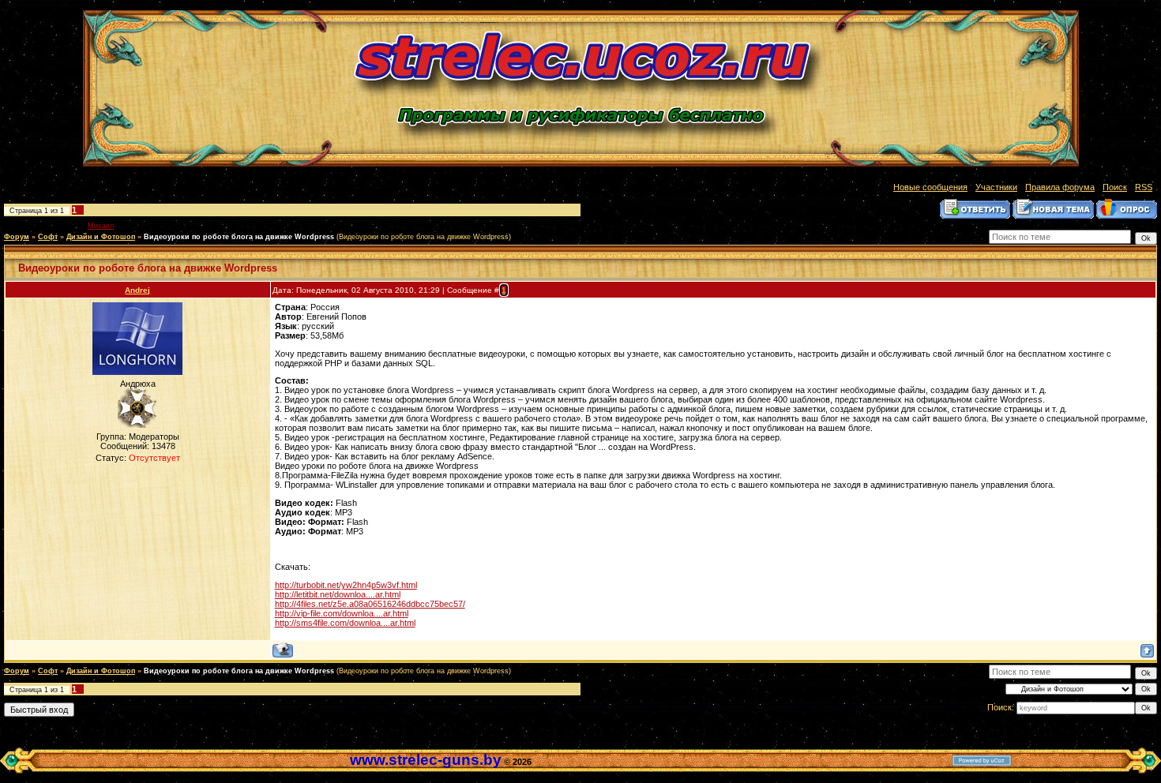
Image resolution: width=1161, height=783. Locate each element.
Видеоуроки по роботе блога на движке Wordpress (239, 237)
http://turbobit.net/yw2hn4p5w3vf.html (346, 585)
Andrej (137, 290)
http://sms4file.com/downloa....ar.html (345, 623)
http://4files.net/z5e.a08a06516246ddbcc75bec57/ (370, 604)
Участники (996, 187)
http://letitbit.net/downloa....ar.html (337, 594)
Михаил (101, 226)
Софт (48, 237)
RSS (1143, 187)
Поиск (1115, 187)
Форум (16, 237)
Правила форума (1060, 187)
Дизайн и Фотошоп (100, 237)
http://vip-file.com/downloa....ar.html (341, 613)
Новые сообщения (930, 187)
